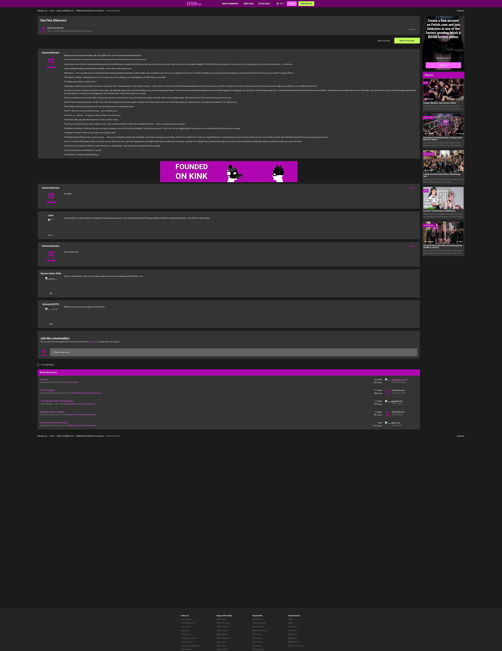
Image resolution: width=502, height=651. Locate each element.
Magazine (191, 623)
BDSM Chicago (258, 642)
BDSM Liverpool (222, 630)
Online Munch (73, 382)
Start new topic (384, 41)
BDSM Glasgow (222, 634)
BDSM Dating (292, 638)
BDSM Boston (257, 634)
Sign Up (443, 65)
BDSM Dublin (221, 646)
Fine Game (44, 379)
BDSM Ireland (221, 642)
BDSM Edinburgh (223, 638)
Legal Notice (185, 630)
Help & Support (186, 619)
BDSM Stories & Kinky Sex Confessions (76, 31)
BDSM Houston (258, 638)
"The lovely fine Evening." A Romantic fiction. (57, 401)
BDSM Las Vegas (258, 627)
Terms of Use (185, 627)
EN (281, 3)
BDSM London (222, 619)
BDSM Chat (292, 634)
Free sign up (306, 4)
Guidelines (460, 11)
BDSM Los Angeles (259, 623)
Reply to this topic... (62, 352)
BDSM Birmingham (223, 623)
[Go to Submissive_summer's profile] (387, 381)
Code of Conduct (187, 642)
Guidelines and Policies (189, 638)
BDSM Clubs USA (259, 649)
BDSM (290, 619)
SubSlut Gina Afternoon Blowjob (52, 412)
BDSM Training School (296, 646)
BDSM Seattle (257, 646)
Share (412, 29)
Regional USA (257, 616)
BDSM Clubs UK (222, 649)
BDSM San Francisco (260, 630)
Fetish (290, 623)
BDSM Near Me (293, 642)
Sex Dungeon (293, 627)
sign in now (93, 342)
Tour (182, 623)
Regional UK (221, 616)
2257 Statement (186, 649)
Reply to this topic (407, 41)
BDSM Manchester (223, 627)
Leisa (51, 215)
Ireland (229, 616)
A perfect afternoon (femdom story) (54, 422)
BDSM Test (292, 630)
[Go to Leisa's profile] (51, 225)
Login (292, 4)
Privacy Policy (186, 634)
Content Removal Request (190, 646)
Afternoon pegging (47, 390)
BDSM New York (258, 619)
